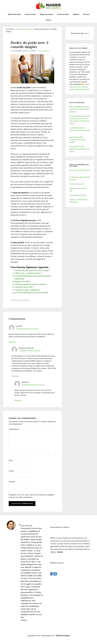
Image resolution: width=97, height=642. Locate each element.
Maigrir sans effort (22, 281)
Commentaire (14, 429)
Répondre (12, 342)
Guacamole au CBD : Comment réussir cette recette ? (77, 139)
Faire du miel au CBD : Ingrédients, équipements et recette (79, 148)
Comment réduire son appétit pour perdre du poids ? (79, 130)
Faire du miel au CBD (76, 184)
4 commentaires (44, 51)
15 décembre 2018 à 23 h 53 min (27, 329)
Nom (11, 460)
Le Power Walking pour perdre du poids (31, 292)
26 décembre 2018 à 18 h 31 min (33, 385)
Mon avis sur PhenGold (77, 195)
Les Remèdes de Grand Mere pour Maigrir (32, 270)
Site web (12, 482)
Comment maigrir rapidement (27, 290)
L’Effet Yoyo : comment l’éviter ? (28, 273)
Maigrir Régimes (48, 5)
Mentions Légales (63, 635)
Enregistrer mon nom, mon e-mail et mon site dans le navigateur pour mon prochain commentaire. (32, 496)
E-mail (11, 471)
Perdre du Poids (24, 300)
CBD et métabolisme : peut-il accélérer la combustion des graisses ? (79, 109)
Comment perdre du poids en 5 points (30, 284)
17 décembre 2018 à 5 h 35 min (30, 350)
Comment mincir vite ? (24, 287)
